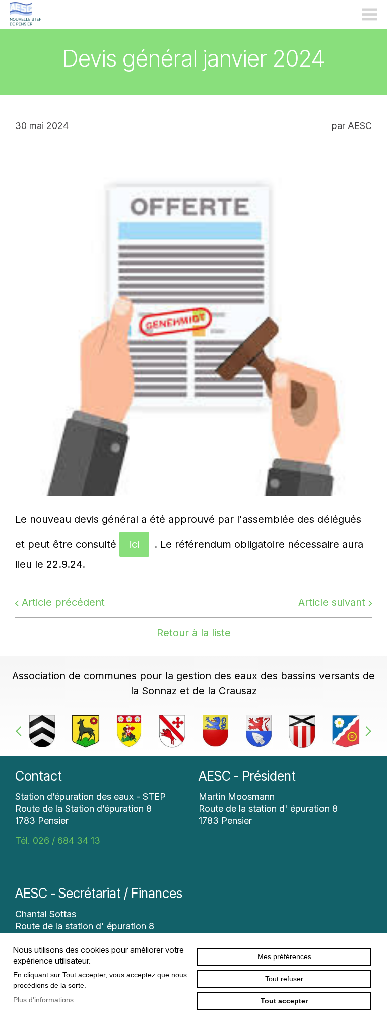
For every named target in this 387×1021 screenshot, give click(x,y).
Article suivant (331, 602)
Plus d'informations (43, 1000)
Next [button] (366, 731)
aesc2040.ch (25, 14)
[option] (42, 731)
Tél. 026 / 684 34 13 (57, 840)
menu (369, 14)
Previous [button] (20, 731)
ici (134, 544)
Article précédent (63, 602)
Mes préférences (284, 956)
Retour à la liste (194, 633)
